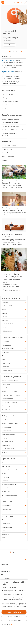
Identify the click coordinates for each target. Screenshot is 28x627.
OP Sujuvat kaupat (7, 488)
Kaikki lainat (5, 320)
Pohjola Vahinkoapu (7, 505)
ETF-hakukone (5, 538)
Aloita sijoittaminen (7, 427)
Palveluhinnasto (5, 575)
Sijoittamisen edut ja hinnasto (9, 402)
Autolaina (4, 313)
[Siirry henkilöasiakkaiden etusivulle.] (2, 2)
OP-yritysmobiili (6, 466)
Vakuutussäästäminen (7, 398)
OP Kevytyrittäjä (6, 491)
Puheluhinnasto (5, 578)
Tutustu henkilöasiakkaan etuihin (10, 126)
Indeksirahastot (6, 384)
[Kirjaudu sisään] (21, 2)
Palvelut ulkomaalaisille (8, 153)
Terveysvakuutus (6, 359)
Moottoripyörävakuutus (8, 348)
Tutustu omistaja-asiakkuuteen (10, 101)
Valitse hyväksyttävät (14, 616)
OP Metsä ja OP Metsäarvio (9, 484)
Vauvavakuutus (6, 363)
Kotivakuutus (5, 352)
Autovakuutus (5, 341)
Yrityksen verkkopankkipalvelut (10, 423)
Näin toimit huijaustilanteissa (9, 495)
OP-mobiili (4, 463)
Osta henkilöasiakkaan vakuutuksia (11, 119)
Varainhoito (5, 480)
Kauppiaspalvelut (6, 430)
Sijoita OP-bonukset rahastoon (10, 388)
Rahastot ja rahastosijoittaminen (10, 380)
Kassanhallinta (5, 420)
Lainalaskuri (5, 108)
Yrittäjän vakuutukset (7, 441)
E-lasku (4, 327)
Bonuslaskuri (5, 534)
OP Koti (4, 473)
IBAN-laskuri (5, 520)
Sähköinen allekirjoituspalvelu (9, 470)
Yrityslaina (4, 452)
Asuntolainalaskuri (6, 509)
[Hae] (14, 2)
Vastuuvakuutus (6, 445)
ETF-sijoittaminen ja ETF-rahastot (10, 395)
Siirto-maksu (5, 477)
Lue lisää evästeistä (6, 624)
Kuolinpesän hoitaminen (8, 156)
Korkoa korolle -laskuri (8, 105)
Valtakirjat (4, 160)
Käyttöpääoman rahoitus (8, 434)
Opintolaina (5, 309)
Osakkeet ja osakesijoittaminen (10, 391)
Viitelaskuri (5, 530)
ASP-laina (4, 316)
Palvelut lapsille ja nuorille (9, 145)
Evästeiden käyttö (5, 571)
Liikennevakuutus (6, 345)
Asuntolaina (5, 302)
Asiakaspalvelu (4, 564)
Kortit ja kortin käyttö (7, 324)
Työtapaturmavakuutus (8, 448)
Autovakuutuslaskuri (7, 527)
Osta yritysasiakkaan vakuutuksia (10, 122)
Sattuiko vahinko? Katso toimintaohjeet (12, 130)
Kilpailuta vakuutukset (7, 370)
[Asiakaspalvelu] (17, 2)
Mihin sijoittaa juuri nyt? (8, 406)
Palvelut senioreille (7, 149)
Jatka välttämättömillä (14, 620)
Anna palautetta (5, 568)
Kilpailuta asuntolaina (7, 306)
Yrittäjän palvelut (6, 438)
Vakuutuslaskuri (6, 523)
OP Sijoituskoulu (6, 409)
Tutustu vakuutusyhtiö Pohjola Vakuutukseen (10, 134)
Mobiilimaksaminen (7, 331)
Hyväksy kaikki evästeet (14, 612)
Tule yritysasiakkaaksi (7, 98)
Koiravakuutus (5, 366)
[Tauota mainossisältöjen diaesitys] (21, 51)
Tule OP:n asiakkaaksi (7, 94)
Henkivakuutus (5, 356)
